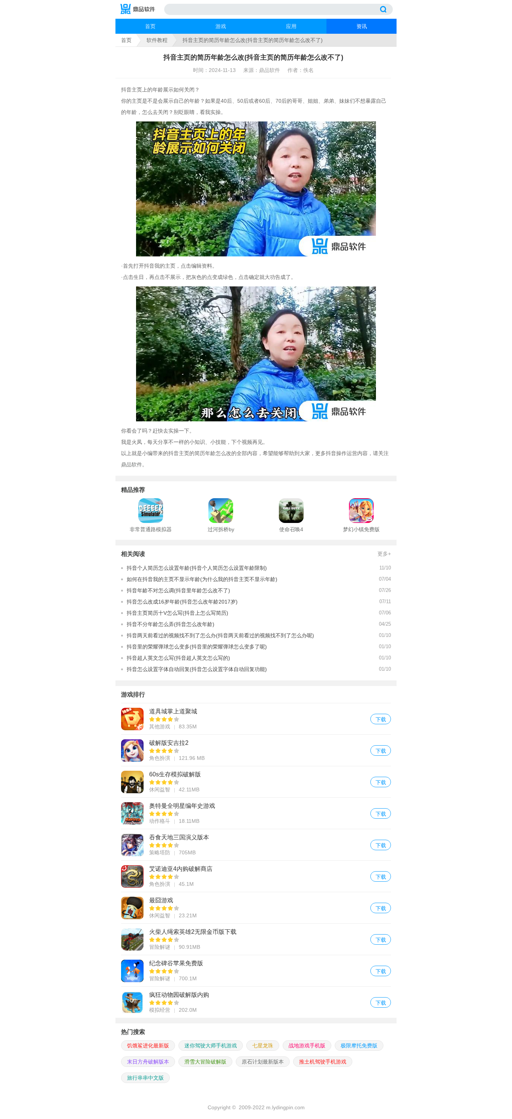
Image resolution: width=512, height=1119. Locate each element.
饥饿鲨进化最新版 (148, 1046)
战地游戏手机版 (307, 1046)
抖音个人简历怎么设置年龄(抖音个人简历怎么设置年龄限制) (197, 568)
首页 (150, 26)
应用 (291, 26)
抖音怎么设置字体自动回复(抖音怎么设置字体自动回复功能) (197, 669)
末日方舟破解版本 (148, 1062)
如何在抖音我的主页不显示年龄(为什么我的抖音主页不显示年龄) (202, 579)
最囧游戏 (256, 907)
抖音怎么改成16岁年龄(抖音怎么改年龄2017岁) (182, 602)
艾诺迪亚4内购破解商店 (256, 876)
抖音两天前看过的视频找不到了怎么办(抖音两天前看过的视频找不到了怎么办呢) (220, 635)
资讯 (361, 26)
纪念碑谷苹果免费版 (256, 970)
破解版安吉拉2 (256, 750)
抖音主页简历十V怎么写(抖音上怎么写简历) (177, 613)
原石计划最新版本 (263, 1062)
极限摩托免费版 (359, 1046)
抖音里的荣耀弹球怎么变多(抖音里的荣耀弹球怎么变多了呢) (197, 647)
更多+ (384, 554)
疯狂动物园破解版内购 (256, 1002)
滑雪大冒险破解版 (205, 1062)
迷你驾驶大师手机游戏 (210, 1046)
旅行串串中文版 (145, 1078)
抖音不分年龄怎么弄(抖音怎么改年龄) (170, 624)
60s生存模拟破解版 (256, 781)
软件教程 (157, 40)
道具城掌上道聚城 (256, 718)
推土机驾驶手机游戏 (322, 1062)
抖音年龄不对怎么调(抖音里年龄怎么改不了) (178, 590)
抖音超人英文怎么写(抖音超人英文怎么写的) (178, 658)
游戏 (221, 26)
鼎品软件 (131, 464)
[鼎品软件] (141, 9)
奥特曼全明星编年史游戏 (256, 813)
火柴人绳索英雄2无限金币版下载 (256, 939)
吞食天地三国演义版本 (256, 844)
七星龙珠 (262, 1046)
